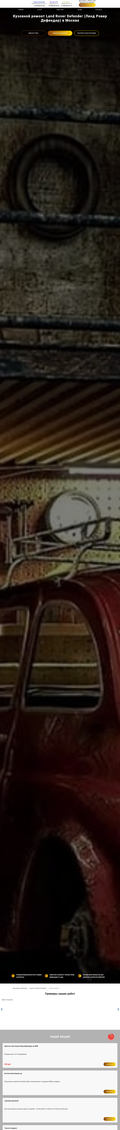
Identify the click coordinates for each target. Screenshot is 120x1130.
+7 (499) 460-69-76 (53, 5)
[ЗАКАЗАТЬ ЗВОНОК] (111, 1037)
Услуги (39, 9)
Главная (20, 9)
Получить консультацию (87, 5)
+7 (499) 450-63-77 (66, 5)
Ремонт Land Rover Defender (38, 988)
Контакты (98, 9)
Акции (80, 9)
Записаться (109, 1064)
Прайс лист (60, 9)
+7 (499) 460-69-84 (39, 5)
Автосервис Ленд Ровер (20, 988)
